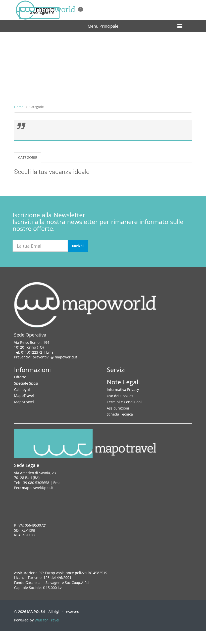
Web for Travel (47, 620)
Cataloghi (22, 389)
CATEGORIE (27, 157)
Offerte (20, 377)
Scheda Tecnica (120, 414)
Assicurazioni (118, 408)
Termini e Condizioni (124, 401)
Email (51, 352)
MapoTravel (24, 395)
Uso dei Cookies (120, 395)
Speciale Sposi (26, 383)
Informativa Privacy (123, 389)
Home (18, 106)
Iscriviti (78, 246)
